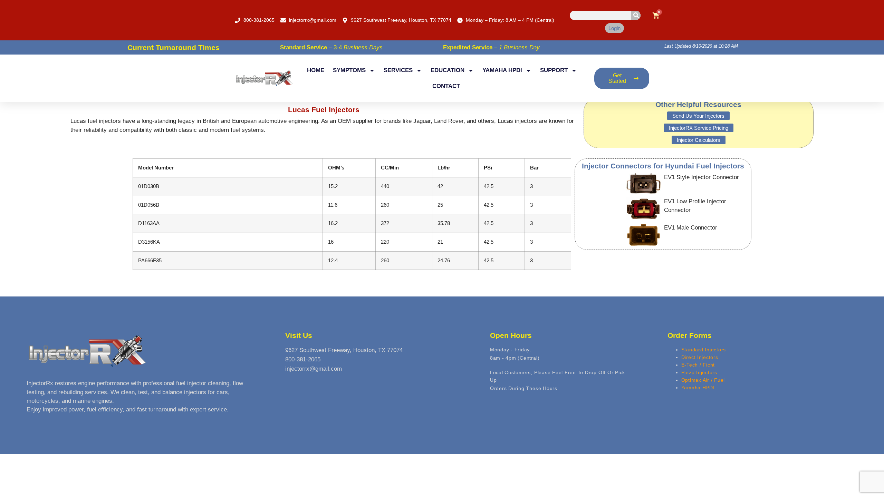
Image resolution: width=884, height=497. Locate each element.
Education (447, 70)
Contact (446, 86)
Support (554, 70)
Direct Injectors (699, 357)
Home (315, 70)
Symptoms (349, 70)
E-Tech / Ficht (698, 365)
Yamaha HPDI (502, 70)
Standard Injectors (703, 349)
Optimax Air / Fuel (703, 380)
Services (398, 70)
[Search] (636, 15)
